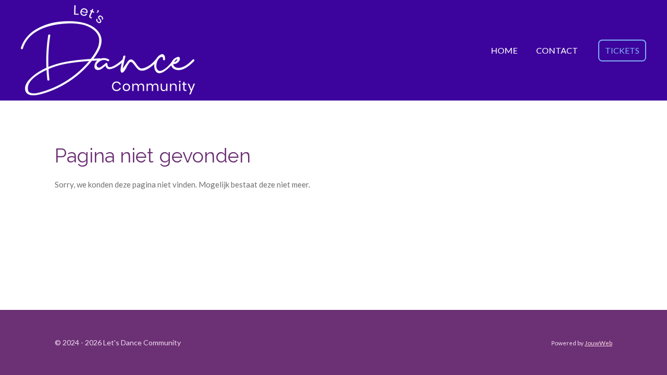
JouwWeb (598, 342)
